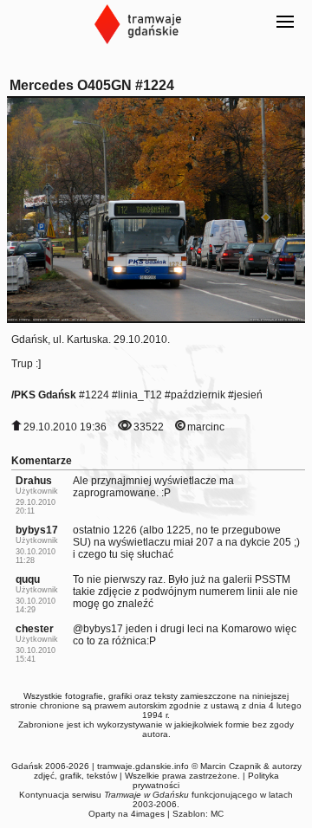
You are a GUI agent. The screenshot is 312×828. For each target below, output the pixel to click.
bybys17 (37, 530)
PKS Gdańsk (45, 395)
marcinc (205, 427)
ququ (28, 579)
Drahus (34, 481)
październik (198, 395)
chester (35, 629)
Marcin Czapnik (230, 766)
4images (148, 813)
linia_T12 (140, 395)
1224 (97, 395)
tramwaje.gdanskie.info (143, 766)
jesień (248, 395)
